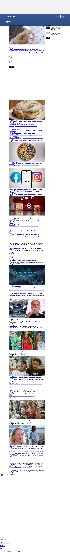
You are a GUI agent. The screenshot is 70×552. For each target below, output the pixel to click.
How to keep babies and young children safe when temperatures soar (23, 226)
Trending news (11, 120)
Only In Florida (12, 221)
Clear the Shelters (12, 134)
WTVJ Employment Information (5, 544)
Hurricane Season (22, 19)
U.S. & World (12, 127)
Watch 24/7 (58, 16)
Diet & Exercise (11, 164)
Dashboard (62, 15)
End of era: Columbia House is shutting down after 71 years (21, 218)
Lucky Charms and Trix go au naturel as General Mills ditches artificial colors (25, 163)
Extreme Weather (12, 225)
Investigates (39, 16)
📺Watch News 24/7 (29, 19)
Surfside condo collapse (13, 123)
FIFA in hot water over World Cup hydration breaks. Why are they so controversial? (26, 230)
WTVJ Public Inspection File (4, 543)
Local (20, 16)
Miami (10, 395)
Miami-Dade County (17, 61)
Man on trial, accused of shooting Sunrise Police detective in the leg (23, 126)
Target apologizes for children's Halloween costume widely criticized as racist (25, 216)
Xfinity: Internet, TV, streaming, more (5, 542)
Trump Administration (12, 129)
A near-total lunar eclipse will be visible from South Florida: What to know (18, 58)
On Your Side (33, 16)
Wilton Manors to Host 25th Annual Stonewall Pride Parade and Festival (24, 234)
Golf (10, 132)
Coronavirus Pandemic (14, 137)
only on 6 (11, 125)
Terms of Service (2, 546)
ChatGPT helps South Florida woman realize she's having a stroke (22, 326)
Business (11, 195)
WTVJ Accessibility (3, 543)
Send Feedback (2, 547)
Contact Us (1, 541)
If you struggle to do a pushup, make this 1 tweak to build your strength (24, 165)
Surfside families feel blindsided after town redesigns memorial (22, 124)
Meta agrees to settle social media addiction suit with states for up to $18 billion (25, 194)
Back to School (12, 19)
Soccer (10, 285)
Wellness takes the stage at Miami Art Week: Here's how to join (22, 396)
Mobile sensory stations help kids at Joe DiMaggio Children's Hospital (23, 389)
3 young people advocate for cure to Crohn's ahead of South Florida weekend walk (26, 468)
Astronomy (16, 56)
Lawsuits (10, 219)
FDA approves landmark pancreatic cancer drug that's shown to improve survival (25, 166)
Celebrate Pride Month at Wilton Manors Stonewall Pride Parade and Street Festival (26, 237)
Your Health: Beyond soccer (15, 286)
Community (11, 233)
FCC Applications (2, 545)
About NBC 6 (2, 538)
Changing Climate (13, 223)
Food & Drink (11, 162)
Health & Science (12, 383)
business (10, 217)
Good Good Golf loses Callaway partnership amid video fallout (22, 133)
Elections (7, 19)
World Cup (11, 229)
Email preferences (63, 16)
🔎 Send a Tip (40, 19)
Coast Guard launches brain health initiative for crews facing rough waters (24, 49)
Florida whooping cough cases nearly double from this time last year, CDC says (25, 461)
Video (28, 16)
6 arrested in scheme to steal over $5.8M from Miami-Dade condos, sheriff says (18, 63)
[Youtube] (23, 537)
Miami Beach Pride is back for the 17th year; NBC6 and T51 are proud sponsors (25, 236)
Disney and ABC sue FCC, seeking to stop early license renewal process (24, 220)
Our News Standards (3, 539)
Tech (10, 167)
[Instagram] (23, 506)
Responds (45, 16)
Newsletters (50, 16)
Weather (24, 16)
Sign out (61, 17)
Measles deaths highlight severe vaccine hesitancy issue (21, 45)
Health (10, 48)
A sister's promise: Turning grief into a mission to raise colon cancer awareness (25, 384)
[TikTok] (23, 522)
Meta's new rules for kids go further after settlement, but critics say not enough (25, 189)
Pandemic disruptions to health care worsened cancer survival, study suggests (25, 140)
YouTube (17, 19)
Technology (11, 190)
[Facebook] (23, 491)
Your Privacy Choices (4, 549)
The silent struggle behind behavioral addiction (19, 241)
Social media (11, 188)
